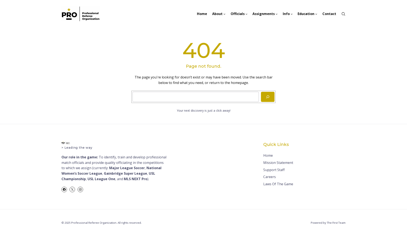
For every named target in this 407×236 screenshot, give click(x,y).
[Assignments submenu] (277, 14)
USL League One (101, 179)
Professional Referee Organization (93, 223)
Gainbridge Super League (125, 173)
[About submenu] (224, 14)
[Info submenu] (292, 14)
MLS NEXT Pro (135, 179)
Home (268, 155)
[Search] (268, 97)
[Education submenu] (316, 14)
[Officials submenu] (246, 14)
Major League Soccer (127, 168)
